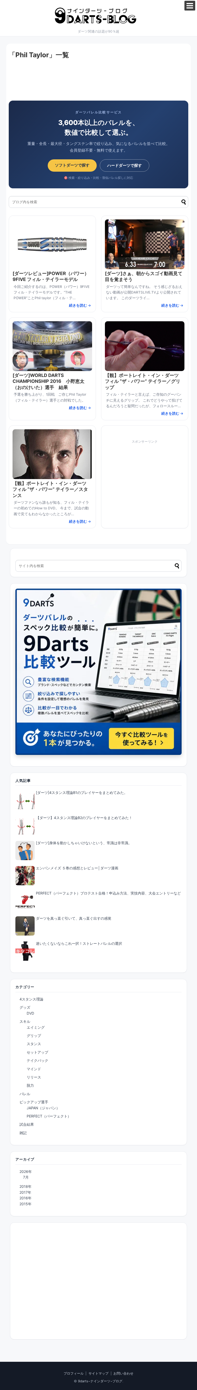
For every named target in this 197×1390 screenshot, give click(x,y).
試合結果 (26, 1124)
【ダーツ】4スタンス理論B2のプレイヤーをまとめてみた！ (84, 817)
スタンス (34, 1044)
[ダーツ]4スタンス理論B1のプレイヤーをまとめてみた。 (81, 792)
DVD (30, 1013)
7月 (26, 1177)
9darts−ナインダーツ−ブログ (100, 1381)
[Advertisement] (98, 81)
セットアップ (37, 1052)
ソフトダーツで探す (72, 165)
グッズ (24, 1007)
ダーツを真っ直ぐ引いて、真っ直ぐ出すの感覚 (73, 918)
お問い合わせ (123, 1373)
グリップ (34, 1035)
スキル (24, 1021)
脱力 (30, 1085)
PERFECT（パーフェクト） (49, 1116)
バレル (24, 1094)
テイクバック (37, 1060)
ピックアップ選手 (33, 1102)
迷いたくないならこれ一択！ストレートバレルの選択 (79, 943)
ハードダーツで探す (124, 165)
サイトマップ (98, 1373)
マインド (34, 1069)
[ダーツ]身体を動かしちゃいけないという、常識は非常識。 (84, 843)
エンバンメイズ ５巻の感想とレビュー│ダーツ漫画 (77, 868)
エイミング (36, 1027)
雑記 (23, 1133)
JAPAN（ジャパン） (43, 1108)
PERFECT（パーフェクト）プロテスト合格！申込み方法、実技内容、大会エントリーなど (108, 893)
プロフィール (74, 1373)
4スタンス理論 (31, 999)
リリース (34, 1077)
